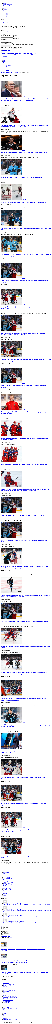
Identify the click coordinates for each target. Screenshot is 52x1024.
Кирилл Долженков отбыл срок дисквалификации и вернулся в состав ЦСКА (24, 515)
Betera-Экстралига (7, 4)
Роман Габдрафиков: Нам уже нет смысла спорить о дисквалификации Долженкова (25, 464)
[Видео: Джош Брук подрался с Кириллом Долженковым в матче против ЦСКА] (12, 174)
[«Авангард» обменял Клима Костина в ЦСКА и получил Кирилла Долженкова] (12, 150)
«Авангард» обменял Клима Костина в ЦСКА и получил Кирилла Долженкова (24, 152)
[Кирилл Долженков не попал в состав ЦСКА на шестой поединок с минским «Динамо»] (12, 383)
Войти (2, 1)
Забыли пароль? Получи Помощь (8, 31)
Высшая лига (9, 12)
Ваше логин (16, 38)
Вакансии (5, 1015)
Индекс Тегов (16, 72)
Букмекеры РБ (6, 5)
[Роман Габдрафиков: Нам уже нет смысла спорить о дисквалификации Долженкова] (12, 461)
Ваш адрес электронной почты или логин (23, 44)
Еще (4, 10)
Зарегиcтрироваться (8, 1)
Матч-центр (6, 9)
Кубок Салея (3, 964)
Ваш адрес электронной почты (20, 36)
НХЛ (4, 8)
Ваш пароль (16, 29)
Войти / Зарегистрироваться (9, 22)
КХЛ (4, 7)
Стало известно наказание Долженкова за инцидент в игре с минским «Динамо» (24, 621)
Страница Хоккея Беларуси (7, 72)
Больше (2, 926)
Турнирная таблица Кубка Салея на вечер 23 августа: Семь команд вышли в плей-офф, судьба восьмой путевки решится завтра (25, 961)
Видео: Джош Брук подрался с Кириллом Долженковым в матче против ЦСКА (24, 177)
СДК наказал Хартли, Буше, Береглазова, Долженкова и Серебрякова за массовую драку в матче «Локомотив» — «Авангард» (25, 125)
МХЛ (7, 14)
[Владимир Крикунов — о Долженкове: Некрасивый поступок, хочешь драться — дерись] (12, 537)
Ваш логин (15, 27)
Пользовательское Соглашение (10, 1019)
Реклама (5, 1018)
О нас (4, 1013)
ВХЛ (7, 13)
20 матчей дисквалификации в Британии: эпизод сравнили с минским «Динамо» (24, 202)
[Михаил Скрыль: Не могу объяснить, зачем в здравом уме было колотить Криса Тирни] (12, 853)
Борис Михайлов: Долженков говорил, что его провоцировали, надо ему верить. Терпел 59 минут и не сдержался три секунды (24, 567)
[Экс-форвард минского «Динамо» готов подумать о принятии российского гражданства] (4, 946)
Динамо (5, 3)
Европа (7, 16)
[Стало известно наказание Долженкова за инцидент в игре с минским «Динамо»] (12, 618)
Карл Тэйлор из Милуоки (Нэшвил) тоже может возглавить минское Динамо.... (21, 922)
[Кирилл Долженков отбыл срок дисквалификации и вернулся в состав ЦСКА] (12, 512)
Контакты (11, 937)
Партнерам (5, 1017)
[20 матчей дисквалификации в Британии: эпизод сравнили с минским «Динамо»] (12, 199)
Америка (8, 15)
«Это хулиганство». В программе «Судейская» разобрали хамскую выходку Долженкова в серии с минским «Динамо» (23, 333)
